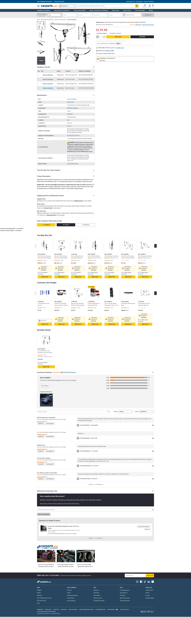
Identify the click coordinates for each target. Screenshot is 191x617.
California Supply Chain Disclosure (86, 609)
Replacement (70, 102)
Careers (69, 592)
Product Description (43, 176)
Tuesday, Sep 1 (120, 47)
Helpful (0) (40, 423)
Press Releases (70, 598)
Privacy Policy (64, 609)
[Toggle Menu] (38, 6)
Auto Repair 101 (124, 592)
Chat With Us (47, 224)
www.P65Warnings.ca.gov (85, 151)
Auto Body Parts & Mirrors (47, 19)
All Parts (39, 592)
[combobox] (55, 15)
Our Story (69, 590)
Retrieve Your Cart (98, 598)
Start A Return (97, 595)
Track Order (96, 592)
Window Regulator (48, 75)
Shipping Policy (78, 201)
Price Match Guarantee (99, 600)
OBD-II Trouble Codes (125, 598)
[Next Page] (103, 484)
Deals (38, 603)
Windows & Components (60, 19)
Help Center (86, 224)
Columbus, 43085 (109, 50)
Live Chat (147, 595)
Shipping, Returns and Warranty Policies (50, 195)
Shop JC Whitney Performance (44, 598)
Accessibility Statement (100, 609)
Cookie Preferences (111, 609)
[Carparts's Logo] (49, 6)
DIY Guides (122, 595)
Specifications (42, 95)
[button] (43, 270)
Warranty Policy (51, 215)
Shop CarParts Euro (41, 600)
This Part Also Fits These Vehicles (48, 170)
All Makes (39, 590)
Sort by (136, 411)
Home (38, 19)
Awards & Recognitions (72, 595)
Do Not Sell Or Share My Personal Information (46, 611)
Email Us (67, 224)
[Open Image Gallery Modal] (70, 43)
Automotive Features (125, 600)
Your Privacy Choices (124, 609)
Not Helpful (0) (50, 423)
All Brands (39, 595)
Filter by (116, 411)
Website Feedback (149, 598)
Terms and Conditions (72, 609)
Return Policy (48, 208)
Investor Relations (71, 600)
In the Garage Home (124, 590)
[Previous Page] (87, 484)
